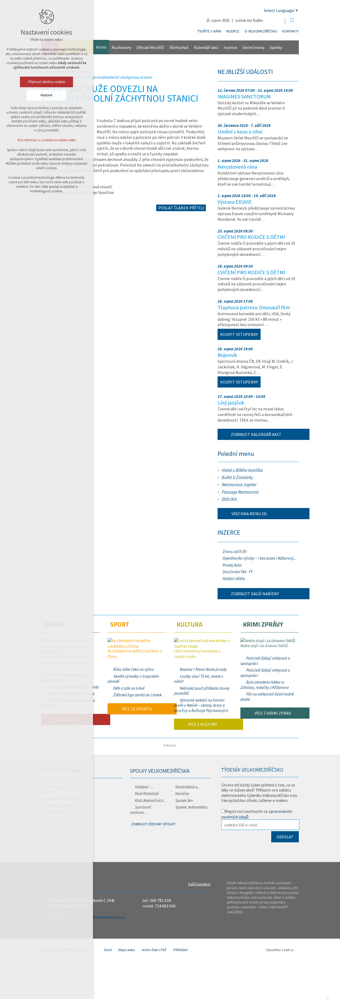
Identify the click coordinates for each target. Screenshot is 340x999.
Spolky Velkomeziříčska (159, 771)
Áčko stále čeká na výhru (133, 669)
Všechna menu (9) (249, 513)
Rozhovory (121, 47)
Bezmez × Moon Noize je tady (203, 669)
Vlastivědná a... (188, 786)
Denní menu (253, 47)
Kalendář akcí (206, 47)
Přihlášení (180, 950)
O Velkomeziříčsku (261, 31)
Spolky (276, 47)
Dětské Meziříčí (150, 47)
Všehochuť (179, 47)
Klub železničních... (151, 800)
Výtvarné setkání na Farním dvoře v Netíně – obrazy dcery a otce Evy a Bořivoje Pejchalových (201, 705)
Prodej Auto (232, 565)
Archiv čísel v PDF (154, 950)
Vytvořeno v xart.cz (280, 950)
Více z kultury (202, 724)
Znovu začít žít (234, 551)
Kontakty (290, 31)
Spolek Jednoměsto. (192, 807)
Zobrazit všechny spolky (153, 824)
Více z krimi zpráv (272, 713)
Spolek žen (184, 800)
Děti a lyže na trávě (128, 688)
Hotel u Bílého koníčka (242, 470)
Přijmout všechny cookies (46, 82)
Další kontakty (199, 884)
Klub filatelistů (147, 793)
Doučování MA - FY (238, 571)
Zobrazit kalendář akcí (256, 434)
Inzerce (232, 31)
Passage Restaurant (240, 492)
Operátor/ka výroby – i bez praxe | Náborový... (259, 558)
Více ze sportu (136, 708)
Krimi (101, 47)
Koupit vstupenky (239, 334)
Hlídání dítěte (234, 578)
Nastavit (46, 95)
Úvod (108, 950)
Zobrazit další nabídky (255, 593)
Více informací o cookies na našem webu (46, 140)
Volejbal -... (144, 786)
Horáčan (182, 793)
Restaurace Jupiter (239, 485)
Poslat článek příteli (181, 207)
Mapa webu (126, 950)
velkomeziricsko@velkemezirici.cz (94, 917)
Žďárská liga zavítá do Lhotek (137, 694)
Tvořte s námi (209, 31)
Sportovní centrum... (140, 810)
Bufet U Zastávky (237, 477)
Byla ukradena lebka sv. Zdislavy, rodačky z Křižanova (264, 685)
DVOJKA (229, 499)
